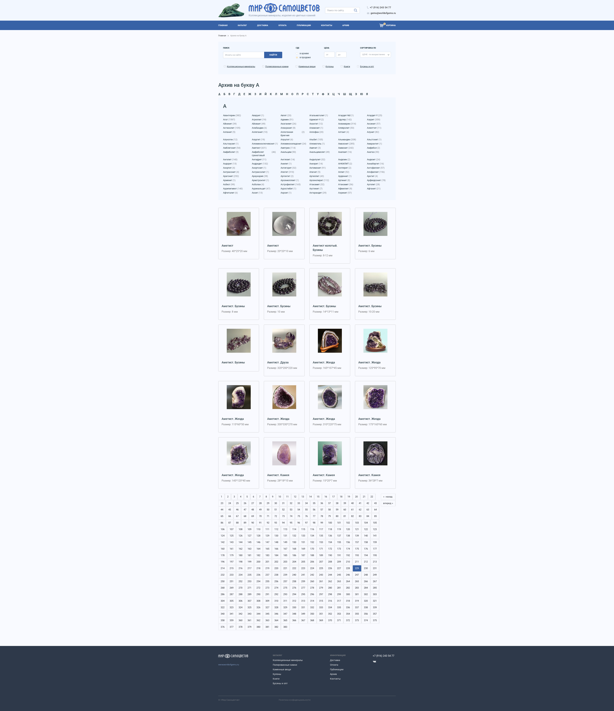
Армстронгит (260, 180)
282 (348, 587)
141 (375, 535)
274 (276, 587)
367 (303, 620)
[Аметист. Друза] (284, 341)
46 (237, 509)
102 (348, 522)
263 (339, 581)
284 (366, 587)
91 (260, 522)
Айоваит (258, 123)
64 (375, 509)
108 (240, 529)
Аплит (343, 172)
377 (231, 627)
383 (285, 627)
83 (360, 516)
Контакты (335, 678)
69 (252, 516)
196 (222, 561)
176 (366, 548)
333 (321, 607)
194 (366, 555)
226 (330, 568)
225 (321, 568)
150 (294, 542)
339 (375, 607)
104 (366, 522)
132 (294, 535)
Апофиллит (376, 172)
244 (330, 574)
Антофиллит (376, 168)
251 (231, 581)
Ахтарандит (318, 192)
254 (258, 581)
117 (321, 529)
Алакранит (288, 128)
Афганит (374, 188)
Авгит (286, 115)
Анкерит (316, 163)
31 (283, 503)
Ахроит (286, 192)
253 (249, 581)
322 (222, 607)
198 (240, 561)
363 (267, 620)
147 (267, 542)
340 (222, 613)
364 (276, 620)
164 (258, 548)
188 (312, 555)
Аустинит (316, 188)
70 (260, 516)
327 (267, 607)
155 (339, 542)
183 (267, 555)
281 (339, 587)
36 (321, 503)
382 (276, 627)
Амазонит (346, 143)
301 (357, 594)
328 (276, 607)
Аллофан (316, 132)
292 (276, 594)
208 (330, 561)
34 (306, 503)
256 (276, 581)
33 (298, 503)
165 (267, 548)
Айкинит (230, 123)
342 (240, 613)
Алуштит (287, 139)
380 (258, 627)
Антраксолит (260, 172)
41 (360, 503)
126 (240, 535)
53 (291, 509)
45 (229, 509)
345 (267, 613)
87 (229, 522)
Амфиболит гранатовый (264, 154)
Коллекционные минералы (241, 66)
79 (329, 516)
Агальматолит (318, 115)
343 (249, 613)
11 (287, 496)
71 (268, 516)
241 (303, 574)
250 (222, 581)
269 (231, 587)
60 (344, 509)
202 (276, 561)
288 (240, 594)
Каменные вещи (307, 66)
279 (321, 587)
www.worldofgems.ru (228, 664)
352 (330, 613)
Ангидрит (259, 159)
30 (275, 503)
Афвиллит (345, 188)
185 (285, 555)
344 (258, 613)
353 (339, 613)
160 (222, 548)
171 (321, 548)
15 (318, 496)
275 (285, 587)
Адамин (287, 119)
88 (237, 522)
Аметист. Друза (278, 362)
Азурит (373, 119)
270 (240, 587)
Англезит (288, 159)
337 (357, 607)
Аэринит (345, 192)
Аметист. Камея (278, 475)
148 (276, 542)
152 (312, 542)
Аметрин (288, 148)
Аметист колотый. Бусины (325, 248)
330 (294, 607)
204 (294, 561)
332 (312, 607)
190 (330, 555)
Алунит (373, 132)
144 (240, 542)
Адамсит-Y (316, 119)
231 (375, 568)
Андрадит (260, 163)
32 (291, 503)
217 (249, 568)
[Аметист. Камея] (284, 453)
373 (357, 620)
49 (260, 509)
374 (366, 620)
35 (314, 503)
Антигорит (288, 168)
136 (330, 535)
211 (357, 561)
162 (240, 548)
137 (339, 535)
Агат (229, 119)
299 (339, 594)
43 (375, 503)
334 (330, 607)
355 (357, 613)
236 (258, 574)
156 (348, 542)
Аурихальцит (261, 188)
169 (303, 548)
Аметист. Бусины (370, 245)
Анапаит (345, 152)
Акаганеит (288, 123)
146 (258, 542)
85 (375, 516)
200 (258, 561)
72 (275, 516)
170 (312, 548)
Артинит (344, 180)
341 (231, 613)
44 (222, 509)
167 (285, 548)
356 (366, 613)
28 (260, 503)
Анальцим (288, 152)
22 (371, 496)
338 (366, 607)
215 (231, 568)
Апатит (287, 172)
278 (312, 587)
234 (240, 574)
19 (348, 496)
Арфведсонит (376, 180)
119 (339, 529)
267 (375, 581)
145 (249, 542)
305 (231, 600)
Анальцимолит (319, 152)
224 (312, 568)
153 (321, 542)
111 (267, 529)
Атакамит (316, 184)
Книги (347, 66)
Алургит (258, 139)
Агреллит (259, 119)
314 (312, 600)
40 (352, 503)
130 (276, 535)
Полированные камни (276, 66)
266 (366, 581)
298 (330, 594)
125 (231, 535)
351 (321, 613)
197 (231, 561)
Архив (333, 674)
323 (231, 607)
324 (240, 607)
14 (310, 496)
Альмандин (347, 139)
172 (330, 548)
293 (285, 594)
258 (294, 581)
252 (240, 581)
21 (364, 496)
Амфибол (373, 148)
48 (252, 509)
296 (312, 594)
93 (275, 522)
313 (303, 600)
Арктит (372, 176)
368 (312, 620)
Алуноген (230, 139)
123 (375, 529)
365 (285, 620)
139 (357, 535)
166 (276, 548)
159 (375, 542)
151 (303, 542)
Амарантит (374, 143)
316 (330, 600)
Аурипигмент (233, 188)
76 (306, 516)
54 (298, 509)
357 (375, 613)
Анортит (229, 168)
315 (321, 600)
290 (258, 594)
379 (249, 627)
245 (339, 574)
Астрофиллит (291, 184)
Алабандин (259, 128)
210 (348, 561)
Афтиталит (230, 192)
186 (294, 555)
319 (357, 600)
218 (258, 568)
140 (366, 535)
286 (222, 594)
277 (303, 587)
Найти (273, 55)
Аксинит (373, 123)
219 (267, 568)
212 (366, 561)
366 (294, 620)
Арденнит (345, 176)
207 (321, 561)
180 (240, 555)
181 (249, 555)
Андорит (230, 163)
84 (367, 516)
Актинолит (231, 128)
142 (222, 542)
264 (348, 581)
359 (231, 620)
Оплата (334, 664)
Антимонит (317, 168)
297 (321, 594)
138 (348, 535)
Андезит (373, 159)
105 (375, 522)
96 (298, 522)
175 (357, 548)
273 (267, 587)
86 (222, 522)
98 (314, 522)
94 (283, 522)
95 (291, 522)
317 (339, 600)
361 (249, 620)
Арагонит (231, 176)
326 (258, 607)
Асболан (258, 184)
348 (294, 613)
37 (329, 503)
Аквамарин (347, 123)
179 (231, 555)
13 (302, 496)
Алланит (229, 132)
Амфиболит (231, 152)
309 (267, 600)
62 (360, 509)
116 (312, 529)
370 (330, 620)
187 (303, 555)
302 (366, 594)
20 (356, 496)
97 (306, 522)
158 (366, 542)
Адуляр (345, 119)
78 (321, 516)
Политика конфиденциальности (295, 699)
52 (283, 509)
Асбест (229, 184)
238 (276, 574)
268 (222, 587)
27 (252, 503)
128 (258, 535)
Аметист (259, 148)
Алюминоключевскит (264, 143)
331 (303, 607)
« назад (388, 496)
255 (267, 581)
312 (294, 600)
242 (312, 574)
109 (249, 529)
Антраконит (231, 172)
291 (267, 594)
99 (321, 522)
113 (285, 529)
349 (303, 613)
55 (306, 509)
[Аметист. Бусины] (375, 224)
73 (283, 516)
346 (276, 613)
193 (357, 555)
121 (357, 529)
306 (240, 600)
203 (285, 561)
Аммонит (346, 148)
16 (325, 496)
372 (348, 620)
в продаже (305, 57)
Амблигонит (231, 148)
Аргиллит (316, 176)
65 (222, 516)
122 (366, 529)
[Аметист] (239, 224)
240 (294, 574)
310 (276, 600)
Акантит (316, 123)
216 (240, 568)
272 (258, 587)
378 (240, 627)
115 (303, 529)
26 (245, 503)
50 (268, 509)
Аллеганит (260, 132)
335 (339, 607)
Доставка (335, 660)
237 (267, 574)
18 (341, 496)
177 (375, 548)
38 (337, 503)
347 (285, 613)
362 (258, 620)
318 (348, 600)
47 (245, 509)
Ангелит (230, 159)
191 (339, 555)
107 (231, 529)
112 (276, 529)
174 (348, 548)
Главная (222, 35)
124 (222, 535)
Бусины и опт (367, 66)
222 (294, 568)
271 (249, 587)
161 (231, 548)
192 (348, 555)
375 (375, 620)
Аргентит (287, 176)
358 (222, 620)
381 (267, 627)
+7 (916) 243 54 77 (383, 655)
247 (357, 574)
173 (339, 548)
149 (285, 542)
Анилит (286, 163)
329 (285, 607)
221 (285, 568)
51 (275, 509)
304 (222, 600)
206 (312, 561)
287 (231, 594)
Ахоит (257, 192)
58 (329, 509)
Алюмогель (317, 143)
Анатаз (373, 152)
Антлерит (344, 168)
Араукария (260, 176)
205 (303, 561)
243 (321, 574)
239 (285, 574)
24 (229, 503)
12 (295, 496)
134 (312, 535)
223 (303, 568)
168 (294, 548)
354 (348, 613)
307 (249, 600)
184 (276, 555)
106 (222, 529)
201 (267, 561)
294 (294, 594)
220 (276, 568)
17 (333, 496)
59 (337, 509)
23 (222, 503)
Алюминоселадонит (293, 143)
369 (321, 620)
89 (245, 522)
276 (294, 587)
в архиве (304, 53)
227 (339, 568)
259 (303, 581)
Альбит (316, 139)
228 (348, 568)
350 (312, 613)
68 (245, 516)
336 (348, 607)
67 (237, 516)
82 (352, 516)
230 (366, 568)
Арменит (229, 180)
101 (339, 522)
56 (314, 509)
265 (357, 581)
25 (237, 503)
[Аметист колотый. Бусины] (330, 224)
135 (321, 535)
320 (366, 600)
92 (268, 522)
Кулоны (330, 66)
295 (303, 594)
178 (222, 555)
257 (285, 581)
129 (267, 535)
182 (258, 555)
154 (330, 542)
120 (348, 529)
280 (330, 587)
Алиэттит (374, 128)
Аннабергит (375, 163)
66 (229, 516)
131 (285, 535)
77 (314, 516)
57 (321, 509)
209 (339, 561)
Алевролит (346, 128)
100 (330, 522)
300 (348, 594)
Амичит (315, 148)
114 (294, 529)
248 (366, 574)
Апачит (314, 172)
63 (367, 509)
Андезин (344, 159)
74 (291, 516)
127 (249, 535)
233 (231, 574)
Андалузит (317, 159)
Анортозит (259, 168)
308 (258, 600)
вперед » (388, 503)
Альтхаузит (231, 143)
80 (337, 516)
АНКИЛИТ (345, 163)
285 (375, 587)
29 (268, 503)
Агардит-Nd (346, 115)
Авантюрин (232, 115)
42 (367, 503)
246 (348, 574)
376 (222, 627)
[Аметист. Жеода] (330, 341)
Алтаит (343, 132)
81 (344, 516)
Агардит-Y (374, 115)
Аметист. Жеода (324, 362)
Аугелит (373, 184)
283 (357, 587)
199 (249, 561)
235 (249, 574)
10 (279, 496)
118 (330, 529)
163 (249, 548)
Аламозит (316, 128)
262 (330, 581)
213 (375, 561)
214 (222, 568)
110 (258, 529)
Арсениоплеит (290, 180)
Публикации (336, 669)
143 (231, 542)
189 (321, 555)
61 (352, 509)
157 (357, 542)
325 (249, 607)
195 (375, 555)
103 (357, 522)
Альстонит (374, 139)
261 (321, 581)
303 (375, 594)
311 (285, 600)
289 (249, 594)
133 (303, 535)
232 (222, 574)
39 (344, 503)
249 (375, 574)
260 (312, 581)
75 (298, 516)
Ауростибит (288, 188)
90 (252, 522)
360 (240, 620)
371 (339, 620)
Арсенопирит (319, 180)
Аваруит (258, 115)
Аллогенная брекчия (293, 134)
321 (375, 600)
